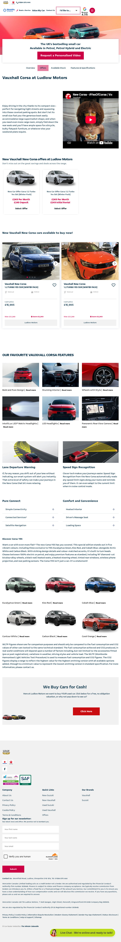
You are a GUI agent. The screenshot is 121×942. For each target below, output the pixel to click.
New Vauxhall (48, 800)
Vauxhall (86, 795)
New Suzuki (48, 795)
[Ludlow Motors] (5, 2)
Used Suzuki (48, 805)
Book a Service (25, 10)
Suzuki (85, 800)
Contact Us (50, 10)
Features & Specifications (83, 68)
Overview (30, 68)
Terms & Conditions (11, 815)
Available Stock (58, 68)
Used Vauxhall (48, 810)
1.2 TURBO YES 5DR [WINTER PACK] (21, 287)
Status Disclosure (110, 915)
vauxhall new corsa (15, 284)
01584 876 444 (24, 2)
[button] (55, 263)
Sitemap (38, 917)
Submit (13, 869)
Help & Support (27, 917)
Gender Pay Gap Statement (90, 915)
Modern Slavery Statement (66, 915)
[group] (31, 261)
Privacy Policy (8, 805)
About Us (6, 795)
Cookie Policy (8, 810)
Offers (43, 68)
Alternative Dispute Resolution (41, 915)
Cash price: (9, 302)
